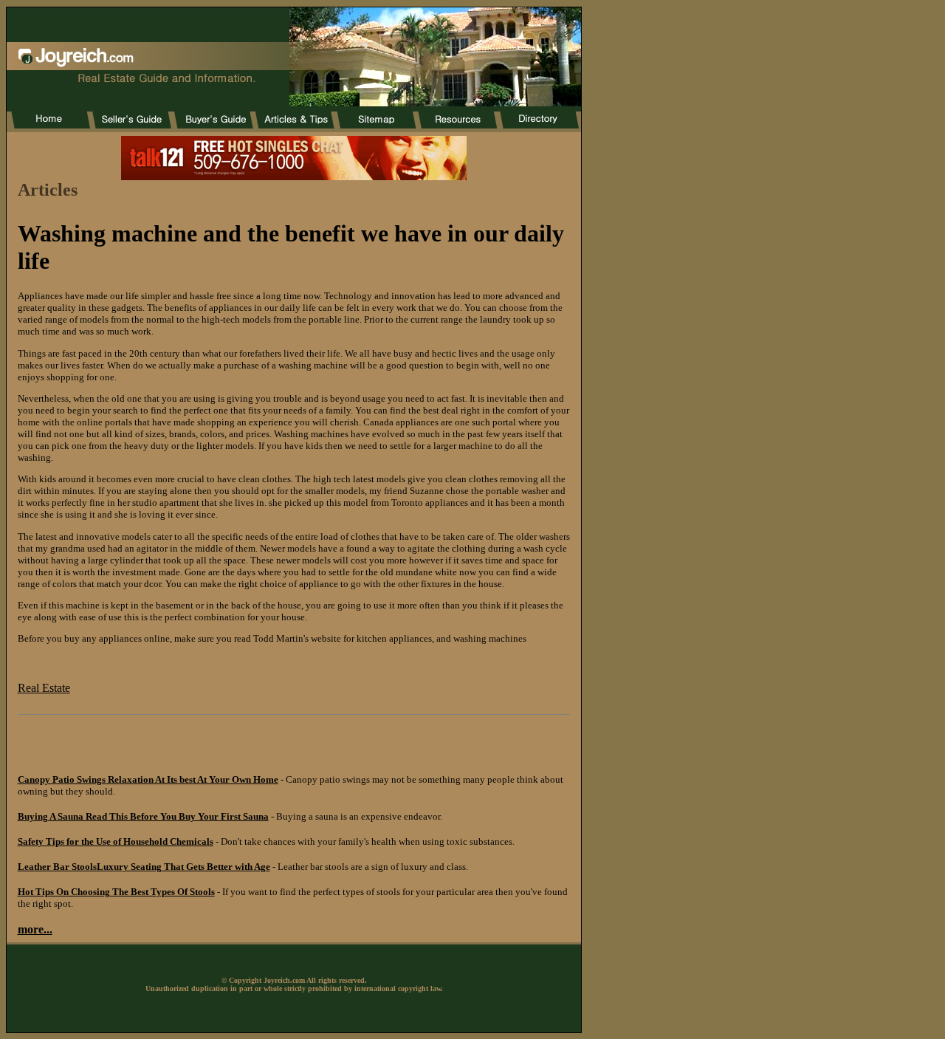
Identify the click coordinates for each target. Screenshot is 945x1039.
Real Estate (44, 688)
